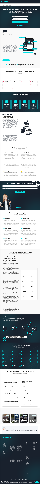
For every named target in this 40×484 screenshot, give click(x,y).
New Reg (34, 447)
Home (3, 5)
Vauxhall (27, 457)
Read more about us (6, 60)
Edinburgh (27, 465)
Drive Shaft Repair (19, 446)
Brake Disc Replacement (13, 451)
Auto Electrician (12, 446)
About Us (3, 442)
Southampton (27, 473)
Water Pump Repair (19, 460)
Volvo (26, 459)
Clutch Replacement (12, 461)
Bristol (26, 464)
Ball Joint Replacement (12, 447)
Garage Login (34, 443)
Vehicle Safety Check (20, 459)
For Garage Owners (4, 446)
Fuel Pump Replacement (20, 451)
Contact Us (3, 447)
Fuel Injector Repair (19, 450)
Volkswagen (27, 458)
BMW (26, 443)
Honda (27, 446)
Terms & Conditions (24, 479)
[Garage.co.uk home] (5, 2)
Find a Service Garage (12, 449)
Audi (26, 442)
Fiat (26, 444)
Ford (26, 445)
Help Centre (3, 454)
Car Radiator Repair (12, 459)
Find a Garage (4, 455)
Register (3, 452)
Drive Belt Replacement (20, 445)
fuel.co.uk (34, 449)
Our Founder (4, 443)
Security (28, 479)
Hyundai (27, 447)
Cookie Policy (19, 479)
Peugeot (27, 455)
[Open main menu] (38, 2)
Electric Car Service (19, 447)
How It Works (4, 445)
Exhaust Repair (19, 448)
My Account (3, 451)
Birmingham (27, 462)
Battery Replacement (12, 448)
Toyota (27, 456)
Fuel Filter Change (19, 449)
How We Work (4, 444)
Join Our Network (35, 442)
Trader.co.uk (34, 448)
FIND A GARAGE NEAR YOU (20, 191)
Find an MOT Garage (12, 450)
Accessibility (12, 479)
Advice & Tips (4, 453)
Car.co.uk (34, 446)
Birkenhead (27, 463)
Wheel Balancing (19, 461)
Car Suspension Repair (12, 460)
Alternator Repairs (12, 445)
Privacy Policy (15, 479)
